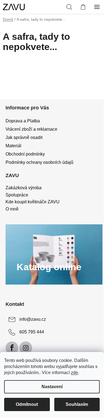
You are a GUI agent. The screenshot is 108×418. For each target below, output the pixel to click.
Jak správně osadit (24, 137)
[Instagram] (25, 347)
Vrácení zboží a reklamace (31, 129)
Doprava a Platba (23, 121)
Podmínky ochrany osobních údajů (39, 162)
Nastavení (52, 386)
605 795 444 (31, 332)
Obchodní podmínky (25, 154)
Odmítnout (27, 404)
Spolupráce (17, 195)
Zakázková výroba (24, 187)
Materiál (13, 145)
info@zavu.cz (32, 319)
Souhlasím (77, 404)
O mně (12, 209)
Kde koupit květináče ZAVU (33, 201)
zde (74, 372)
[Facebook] (12, 347)
